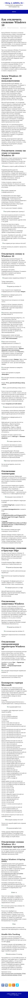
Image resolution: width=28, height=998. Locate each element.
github (8, 941)
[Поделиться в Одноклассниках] (10, 985)
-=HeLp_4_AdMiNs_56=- (14, 3)
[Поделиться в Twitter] (17, 985)
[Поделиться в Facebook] (2, 985)
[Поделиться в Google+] (13, 985)
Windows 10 (9, 27)
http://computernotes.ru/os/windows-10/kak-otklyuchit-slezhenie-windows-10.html (13, 974)
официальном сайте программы (14, 873)
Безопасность (16, 27)
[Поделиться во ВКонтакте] (6, 985)
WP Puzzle (16, 995)
